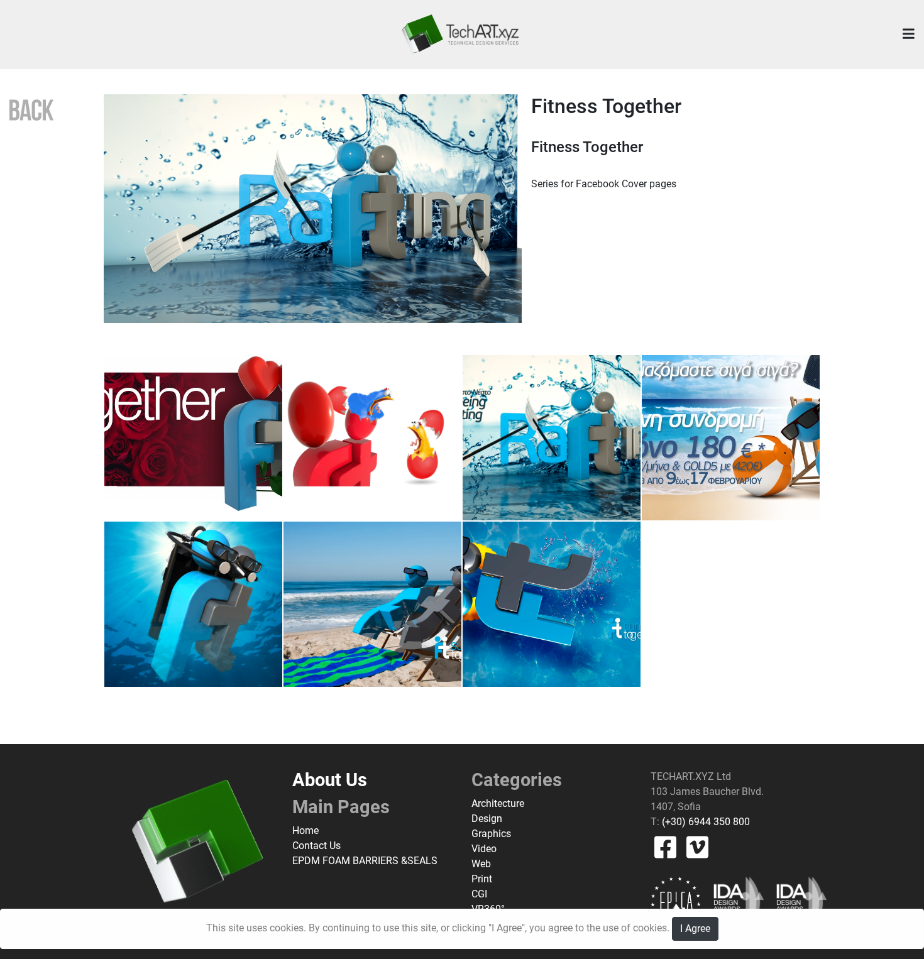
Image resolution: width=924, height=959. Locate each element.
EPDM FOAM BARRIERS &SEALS (364, 861)
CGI (479, 894)
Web (481, 864)
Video (484, 849)
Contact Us (316, 846)
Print (481, 879)
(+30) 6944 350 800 (704, 822)
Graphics (491, 834)
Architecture (497, 803)
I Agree (695, 928)
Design (486, 819)
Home (305, 830)
